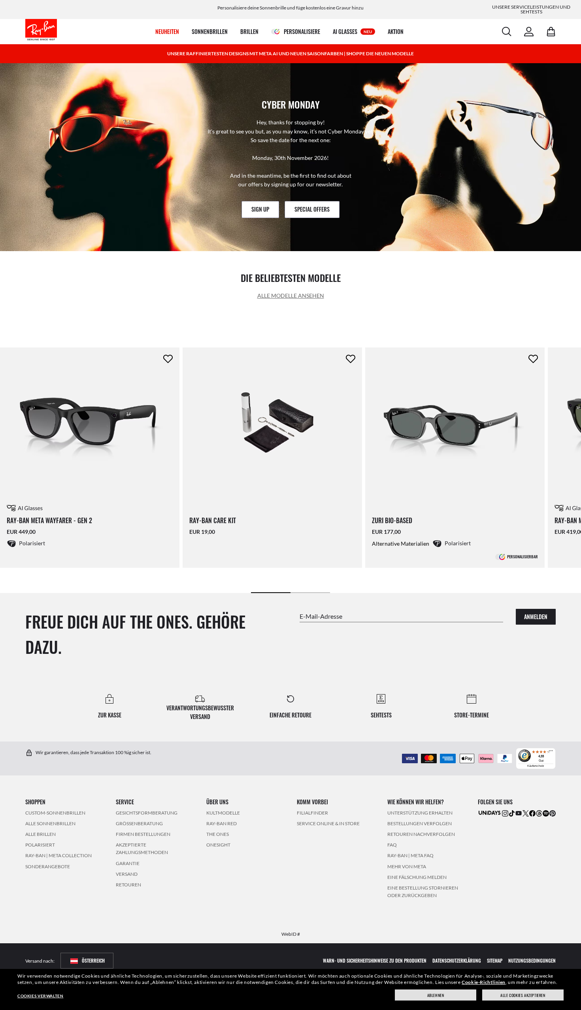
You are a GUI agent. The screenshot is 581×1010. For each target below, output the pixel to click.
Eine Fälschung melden (417, 877)
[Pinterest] (552, 813)
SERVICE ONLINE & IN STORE (328, 823)
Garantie (128, 863)
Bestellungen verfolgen (419, 823)
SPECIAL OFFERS (312, 209)
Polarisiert (40, 845)
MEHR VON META (406, 866)
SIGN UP (260, 209)
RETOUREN (128, 885)
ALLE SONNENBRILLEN (50, 823)
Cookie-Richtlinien (484, 982)
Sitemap (494, 960)
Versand (127, 874)
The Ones (217, 834)
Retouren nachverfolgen (421, 834)
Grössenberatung (139, 823)
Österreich (93, 960)
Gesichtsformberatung (146, 812)
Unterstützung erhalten (420, 812)
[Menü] (551, 752)
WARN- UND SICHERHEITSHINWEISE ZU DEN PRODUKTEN (374, 960)
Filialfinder (312, 812)
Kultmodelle (223, 812)
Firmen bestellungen (143, 834)
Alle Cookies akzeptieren (522, 995)
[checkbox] (168, 359)
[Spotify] (546, 813)
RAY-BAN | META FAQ (410, 855)
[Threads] (539, 813)
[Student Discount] (490, 812)
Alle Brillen (40, 834)
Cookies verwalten (40, 995)
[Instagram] (505, 813)
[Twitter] (526, 813)
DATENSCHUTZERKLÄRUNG (456, 960)
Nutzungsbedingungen (532, 960)
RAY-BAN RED (221, 823)
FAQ (392, 845)
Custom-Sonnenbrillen (55, 812)
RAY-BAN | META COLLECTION (58, 855)
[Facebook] (532, 813)
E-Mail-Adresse (321, 616)
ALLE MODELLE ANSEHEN (290, 295)
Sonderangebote (47, 866)
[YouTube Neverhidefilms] (518, 813)
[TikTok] (512, 813)
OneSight (218, 845)
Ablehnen (435, 995)
